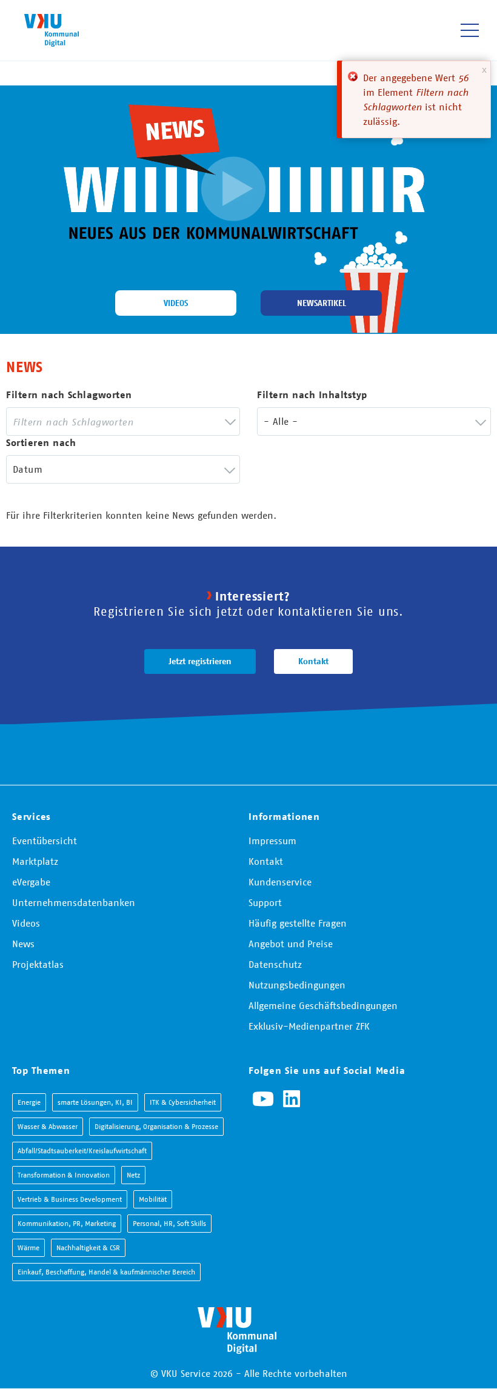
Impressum (272, 840)
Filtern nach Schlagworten (69, 394)
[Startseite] (51, 30)
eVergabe (31, 882)
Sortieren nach (41, 442)
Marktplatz (35, 861)
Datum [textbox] (27, 469)
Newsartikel (321, 303)
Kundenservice (280, 882)
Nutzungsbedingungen (296, 985)
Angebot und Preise (290, 944)
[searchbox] (114, 421)
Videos (176, 303)
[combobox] (123, 421)
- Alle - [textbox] (281, 421)
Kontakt (313, 661)
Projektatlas (38, 964)
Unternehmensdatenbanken (73, 902)
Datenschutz (275, 964)
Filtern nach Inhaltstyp (312, 394)
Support (265, 902)
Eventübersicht (44, 840)
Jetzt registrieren (200, 661)
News (23, 944)
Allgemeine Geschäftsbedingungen (323, 1005)
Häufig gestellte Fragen (297, 923)
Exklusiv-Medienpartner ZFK (309, 1026)
